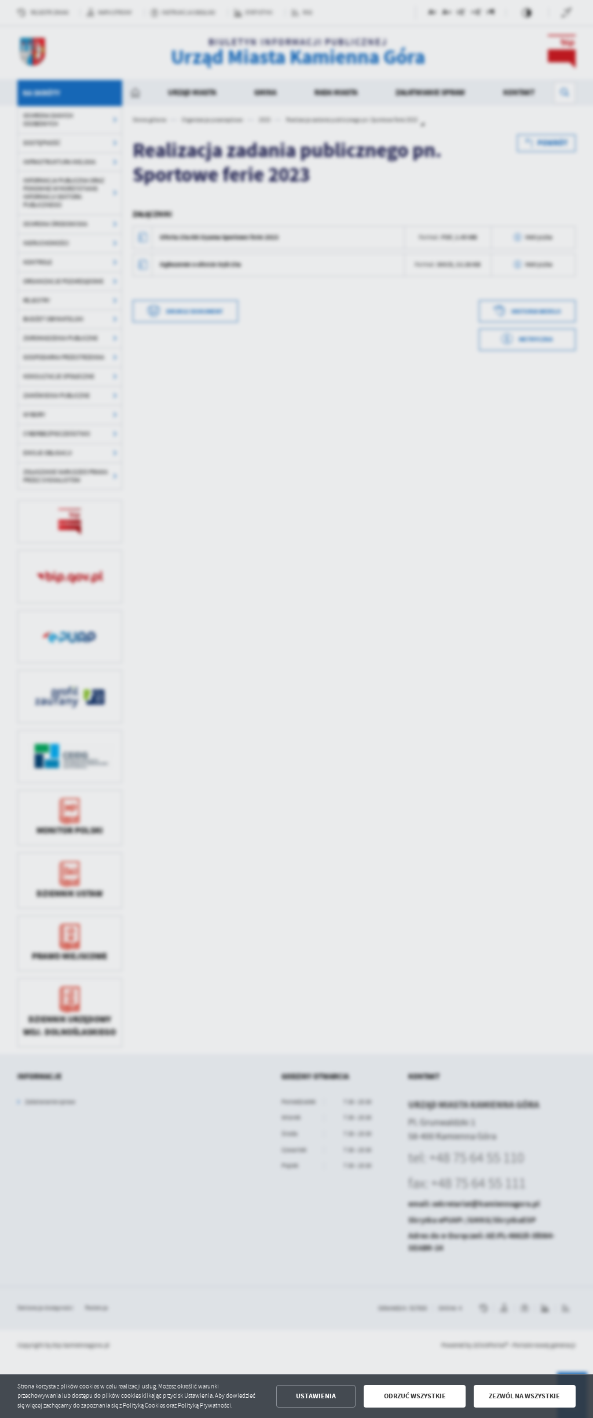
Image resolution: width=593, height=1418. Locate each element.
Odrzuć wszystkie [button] (415, 1396)
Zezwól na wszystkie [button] (524, 1396)
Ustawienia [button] (316, 1396)
